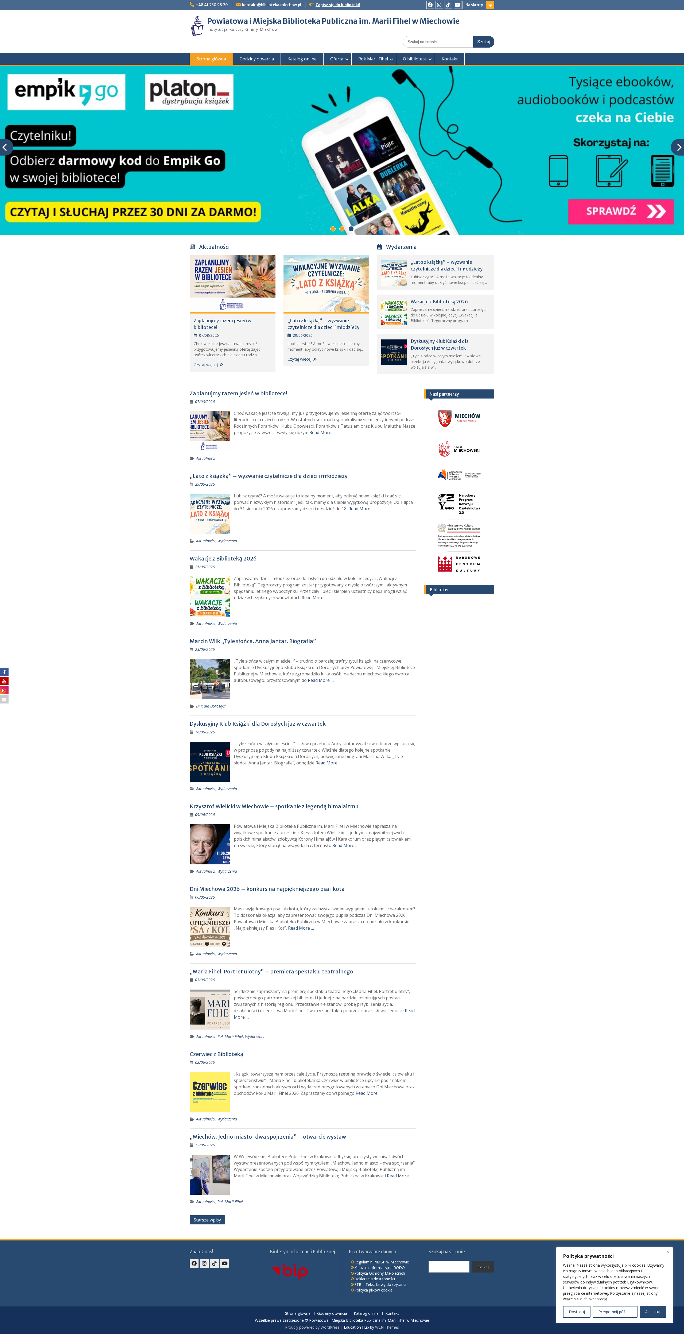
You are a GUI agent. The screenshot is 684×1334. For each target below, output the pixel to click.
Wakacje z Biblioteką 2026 (439, 302)
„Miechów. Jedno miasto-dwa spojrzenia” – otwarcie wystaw (268, 1136)
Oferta (336, 59)
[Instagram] (439, 5)
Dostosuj (577, 1311)
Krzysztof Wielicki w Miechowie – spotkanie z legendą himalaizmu (274, 806)
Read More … (322, 432)
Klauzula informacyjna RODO (379, 1267)
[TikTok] (448, 5)
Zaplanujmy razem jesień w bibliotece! (238, 393)
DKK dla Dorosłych (211, 706)
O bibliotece (415, 59)
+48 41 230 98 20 (212, 4)
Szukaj (483, 1266)
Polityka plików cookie (373, 1290)
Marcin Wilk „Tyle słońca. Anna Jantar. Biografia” (253, 641)
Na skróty (474, 4)
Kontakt (450, 59)
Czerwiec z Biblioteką (216, 1054)
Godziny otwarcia (257, 59)
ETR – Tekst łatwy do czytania (380, 1284)
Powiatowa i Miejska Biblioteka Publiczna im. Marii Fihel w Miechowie (333, 21)
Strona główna (211, 59)
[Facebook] (430, 5)
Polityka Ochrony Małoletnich (379, 1273)
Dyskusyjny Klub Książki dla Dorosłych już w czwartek (258, 723)
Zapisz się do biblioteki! (338, 4)
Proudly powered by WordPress (312, 1327)
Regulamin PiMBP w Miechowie (381, 1262)
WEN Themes (387, 1327)
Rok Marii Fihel (373, 59)
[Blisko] (667, 1251)
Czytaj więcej (206, 364)
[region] (614, 1285)
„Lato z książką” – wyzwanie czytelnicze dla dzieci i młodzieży (269, 476)
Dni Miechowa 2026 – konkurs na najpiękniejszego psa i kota (267, 889)
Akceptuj (652, 1311)
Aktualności (205, 458)
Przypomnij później (615, 1311)
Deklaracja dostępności (374, 1278)
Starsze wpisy (207, 1220)
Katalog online (302, 59)
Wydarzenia (227, 540)
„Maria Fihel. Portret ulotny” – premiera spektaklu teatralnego (271, 971)
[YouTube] (457, 5)
